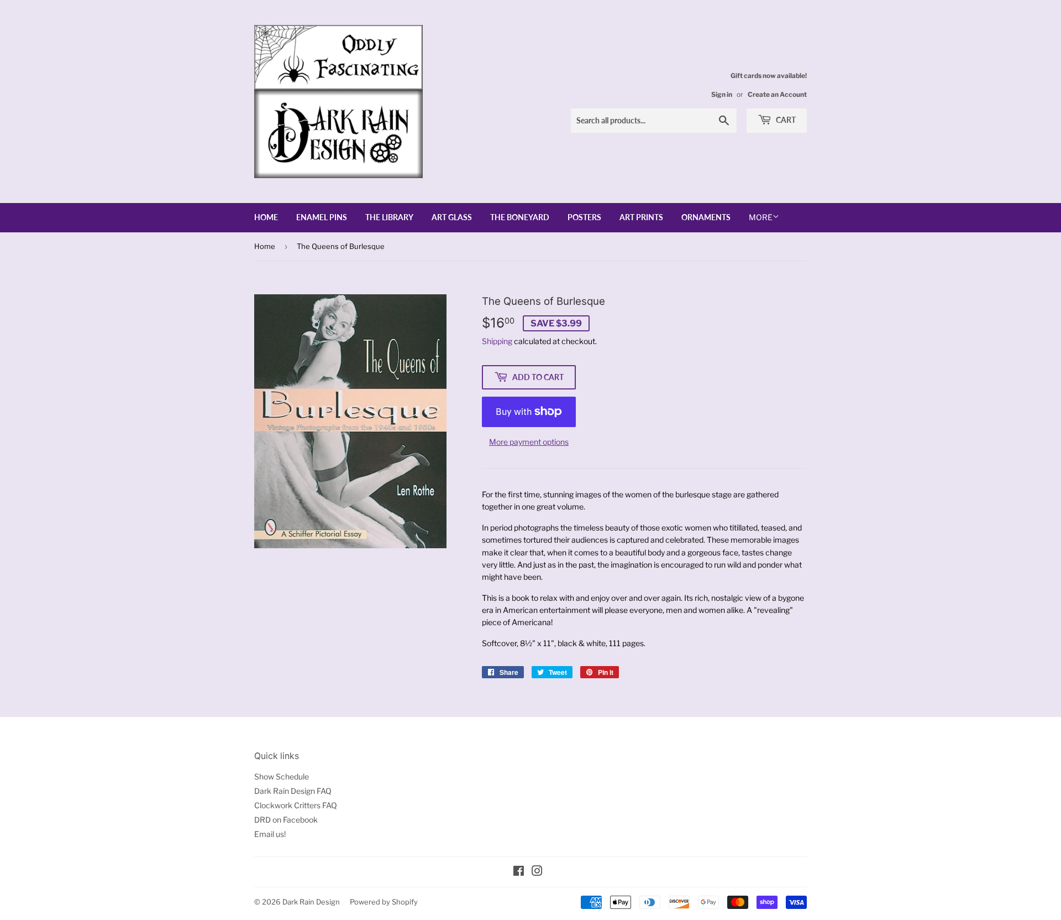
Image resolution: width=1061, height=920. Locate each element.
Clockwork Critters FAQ (295, 805)
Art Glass (452, 217)
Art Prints (641, 217)
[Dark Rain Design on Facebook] (518, 872)
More (761, 217)
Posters (584, 217)
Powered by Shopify (384, 901)
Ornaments (706, 217)
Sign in (721, 94)
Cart (785, 119)
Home (266, 217)
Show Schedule (281, 776)
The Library (389, 217)
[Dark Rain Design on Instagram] (537, 872)
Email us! (270, 834)
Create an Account (777, 94)
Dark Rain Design (311, 901)
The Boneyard (519, 217)
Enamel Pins (321, 217)
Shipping (497, 341)
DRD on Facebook (286, 819)
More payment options (529, 441)
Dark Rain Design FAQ (293, 791)
